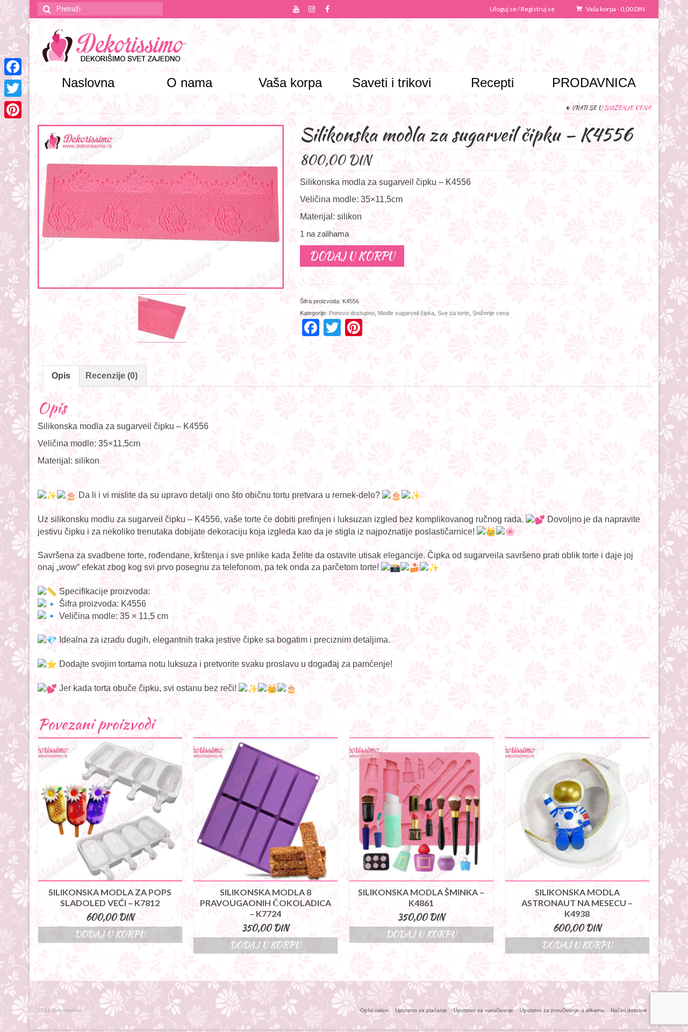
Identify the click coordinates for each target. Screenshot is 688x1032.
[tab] (61, 376)
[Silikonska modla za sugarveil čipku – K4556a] (162, 317)
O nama (189, 82)
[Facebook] (13, 66)
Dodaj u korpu (352, 256)
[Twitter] (13, 88)
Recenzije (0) (111, 375)
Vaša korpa (615, 9)
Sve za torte (453, 313)
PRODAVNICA (594, 82)
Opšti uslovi (374, 1010)
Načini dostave (629, 1010)
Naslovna (88, 82)
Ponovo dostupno (352, 313)
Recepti (492, 82)
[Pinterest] (13, 109)
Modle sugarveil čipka (406, 313)
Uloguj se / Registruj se (522, 9)
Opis (61, 375)
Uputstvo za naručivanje (483, 1010)
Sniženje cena (627, 107)
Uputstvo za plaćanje (421, 1010)
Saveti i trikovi (391, 82)
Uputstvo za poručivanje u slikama (562, 1010)
